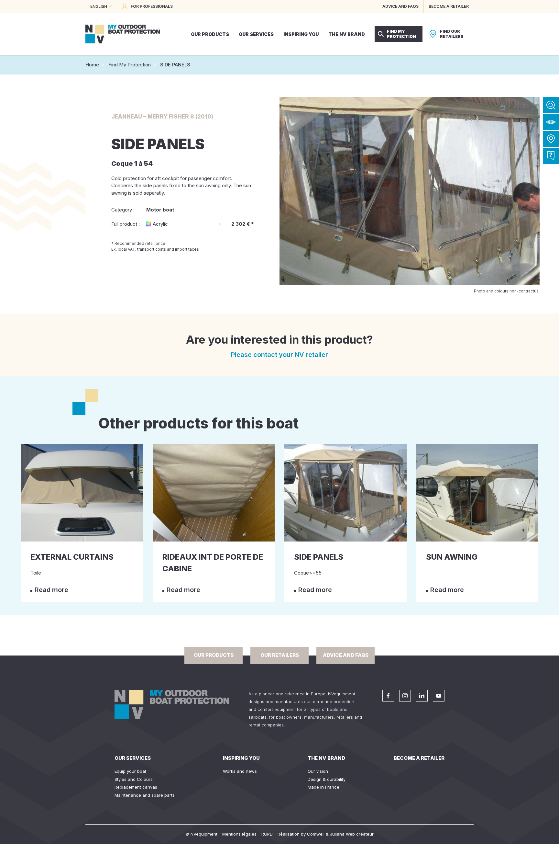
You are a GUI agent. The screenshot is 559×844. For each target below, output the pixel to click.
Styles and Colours (134, 779)
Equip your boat (130, 771)
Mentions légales (239, 834)
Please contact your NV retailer (279, 354)
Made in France (323, 787)
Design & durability (326, 779)
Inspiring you (241, 758)
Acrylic (160, 224)
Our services (133, 758)
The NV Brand (326, 758)
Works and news (240, 771)
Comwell (315, 834)
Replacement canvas (136, 787)
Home (92, 65)
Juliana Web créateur (352, 834)
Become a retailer (419, 758)
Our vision (318, 771)
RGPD (267, 834)
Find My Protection (129, 65)
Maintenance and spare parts (145, 795)
